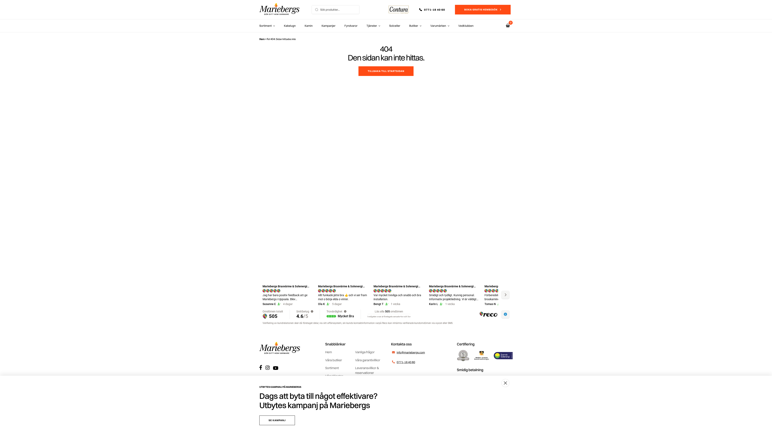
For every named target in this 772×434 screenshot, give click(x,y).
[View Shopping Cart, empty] (508, 25)
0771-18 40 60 (406, 362)
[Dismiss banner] (505, 383)
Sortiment (265, 26)
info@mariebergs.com (411, 352)
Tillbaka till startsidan (386, 71)
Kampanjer (329, 26)
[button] (435, 9)
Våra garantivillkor (367, 360)
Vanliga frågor (365, 352)
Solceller (394, 26)
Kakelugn (290, 26)
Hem (262, 39)
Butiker (413, 26)
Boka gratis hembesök (481, 9)
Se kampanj (277, 420)
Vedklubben (466, 26)
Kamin (309, 26)
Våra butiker (333, 360)
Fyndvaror (350, 26)
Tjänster (371, 26)
